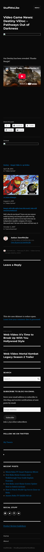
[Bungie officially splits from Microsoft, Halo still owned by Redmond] (21, 218)
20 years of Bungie (9, 197)
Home (6, 536)
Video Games (35, 250)
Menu (37, 8)
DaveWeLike (10, 250)
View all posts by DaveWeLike (21, 242)
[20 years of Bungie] (21, 185)
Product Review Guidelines (14, 526)
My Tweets (8, 442)
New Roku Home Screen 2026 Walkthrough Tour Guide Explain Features (20, 478)
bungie (7, 253)
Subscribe (10, 417)
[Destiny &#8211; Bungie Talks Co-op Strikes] (21, 153)
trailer (19, 253)
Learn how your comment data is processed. (22, 319)
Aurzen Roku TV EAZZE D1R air (18, 496)
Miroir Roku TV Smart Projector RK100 (22, 472)
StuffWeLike (11, 7)
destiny (13, 253)
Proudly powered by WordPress (24, 548)
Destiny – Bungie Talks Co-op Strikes (16, 165)
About (6, 541)
